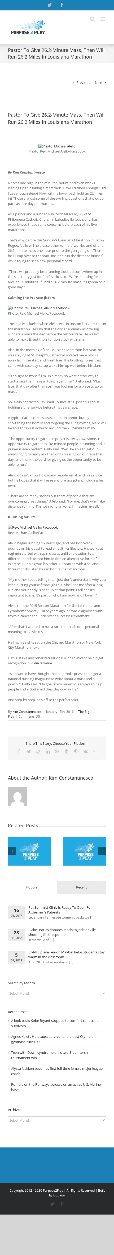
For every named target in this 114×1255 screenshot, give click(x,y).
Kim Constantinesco (27, 711)
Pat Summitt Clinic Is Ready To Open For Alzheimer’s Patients (60, 910)
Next (99, 82)
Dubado (59, 1195)
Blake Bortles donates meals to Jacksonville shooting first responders (62, 932)
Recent (81, 887)
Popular (32, 887)
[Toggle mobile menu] (103, 19)
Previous (83, 82)
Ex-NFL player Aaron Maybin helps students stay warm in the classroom (66, 954)
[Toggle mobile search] (92, 19)
